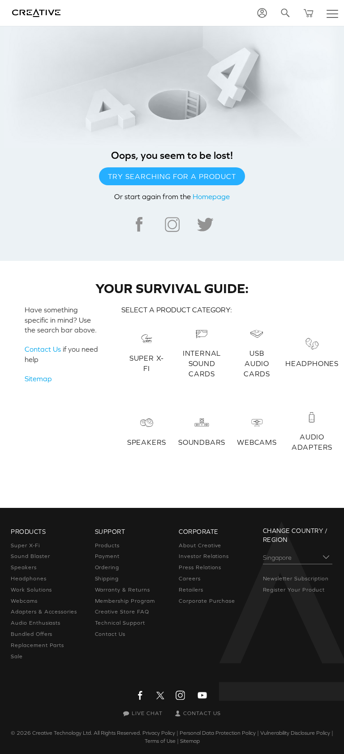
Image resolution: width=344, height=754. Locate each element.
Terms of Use (160, 741)
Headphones (29, 578)
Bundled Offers (31, 634)
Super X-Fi (25, 545)
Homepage (211, 196)
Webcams (24, 601)
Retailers (191, 590)
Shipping (107, 578)
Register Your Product (294, 590)
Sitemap (38, 379)
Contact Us (43, 349)
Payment (107, 556)
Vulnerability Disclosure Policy (295, 733)
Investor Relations (204, 556)
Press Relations (200, 567)
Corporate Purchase (207, 601)
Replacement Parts (37, 645)
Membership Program (125, 601)
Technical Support (120, 623)
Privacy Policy (158, 733)
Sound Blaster (30, 556)
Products (107, 545)
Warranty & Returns (122, 590)
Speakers (24, 567)
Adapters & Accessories (44, 612)
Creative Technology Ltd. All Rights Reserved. (86, 733)
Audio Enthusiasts (35, 623)
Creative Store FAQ (122, 612)
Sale (17, 656)
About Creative (200, 545)
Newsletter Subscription (296, 578)
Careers (190, 578)
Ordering (107, 567)
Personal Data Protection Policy (218, 733)
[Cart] (308, 13)
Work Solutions (31, 590)
